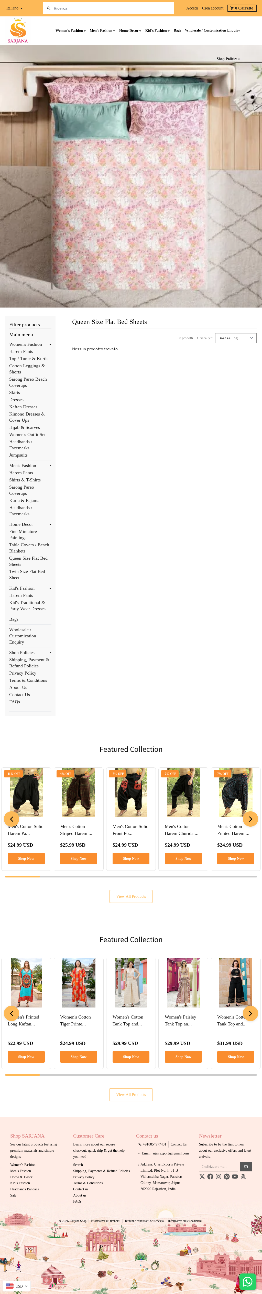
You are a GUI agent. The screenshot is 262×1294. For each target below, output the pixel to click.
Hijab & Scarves (24, 427)
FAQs (14, 701)
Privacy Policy (22, 673)
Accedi (192, 8)
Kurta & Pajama (24, 500)
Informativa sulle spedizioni (185, 1221)
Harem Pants (21, 351)
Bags (13, 619)
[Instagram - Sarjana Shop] (218, 1176)
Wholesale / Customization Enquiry (22, 636)
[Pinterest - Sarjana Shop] (227, 1176)
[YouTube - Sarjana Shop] (235, 1176)
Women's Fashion (25, 344)
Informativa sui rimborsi (105, 1221)
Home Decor (21, 524)
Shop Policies (22, 652)
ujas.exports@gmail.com (171, 1153)
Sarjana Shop (78, 1221)
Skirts (14, 392)
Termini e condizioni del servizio (144, 1221)
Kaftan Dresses (23, 406)
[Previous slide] (11, 819)
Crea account (212, 8)
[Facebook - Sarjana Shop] (210, 1176)
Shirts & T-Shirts (25, 479)
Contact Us (19, 694)
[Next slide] (250, 819)
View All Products (131, 896)
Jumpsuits (18, 455)
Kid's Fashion (22, 588)
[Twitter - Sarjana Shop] (202, 1176)
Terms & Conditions (28, 680)
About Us (18, 687)
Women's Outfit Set (27, 434)
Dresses (16, 399)
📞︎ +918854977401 (152, 1144)
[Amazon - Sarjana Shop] (243, 1176)
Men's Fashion (22, 465)
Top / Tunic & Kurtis (28, 358)
